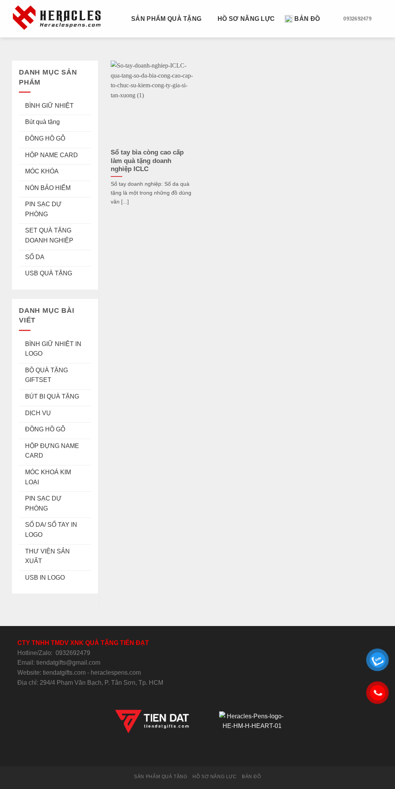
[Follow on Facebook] (169, 751)
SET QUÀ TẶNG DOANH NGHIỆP (49, 235)
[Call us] (207, 751)
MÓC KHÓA (42, 171)
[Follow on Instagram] (179, 751)
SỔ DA (34, 257)
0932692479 (73, 653)
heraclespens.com (116, 672)
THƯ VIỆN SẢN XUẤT (47, 556)
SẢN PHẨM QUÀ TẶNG (166, 18)
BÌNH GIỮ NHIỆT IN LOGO (53, 349)
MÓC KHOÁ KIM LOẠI (48, 477)
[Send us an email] (197, 751)
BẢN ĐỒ (307, 18)
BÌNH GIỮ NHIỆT (49, 105)
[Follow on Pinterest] (216, 751)
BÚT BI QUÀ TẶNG (52, 396)
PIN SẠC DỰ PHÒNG (43, 209)
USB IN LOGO (45, 577)
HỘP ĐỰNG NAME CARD (52, 451)
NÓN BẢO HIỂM (48, 188)
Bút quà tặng (42, 122)
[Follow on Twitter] (188, 751)
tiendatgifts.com (64, 672)
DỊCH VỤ (38, 413)
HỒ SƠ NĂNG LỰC (246, 18)
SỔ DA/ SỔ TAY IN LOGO (51, 529)
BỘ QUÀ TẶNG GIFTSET (46, 375)
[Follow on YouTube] (226, 751)
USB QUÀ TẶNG (48, 273)
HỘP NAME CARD (51, 155)
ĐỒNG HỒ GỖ (45, 138)
